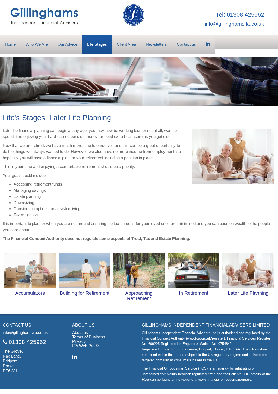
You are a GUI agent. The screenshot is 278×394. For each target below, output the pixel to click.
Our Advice (67, 44)
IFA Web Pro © (85, 346)
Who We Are (37, 44)
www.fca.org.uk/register (205, 338)
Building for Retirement (84, 293)
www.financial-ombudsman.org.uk (224, 379)
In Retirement (193, 293)
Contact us (186, 44)
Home (10, 44)
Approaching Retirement (139, 295)
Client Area (126, 44)
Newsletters (156, 44)
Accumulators (30, 293)
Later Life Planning (248, 293)
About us (80, 332)
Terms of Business (88, 337)
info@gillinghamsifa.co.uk (234, 24)
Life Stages (97, 44)
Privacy (79, 341)
